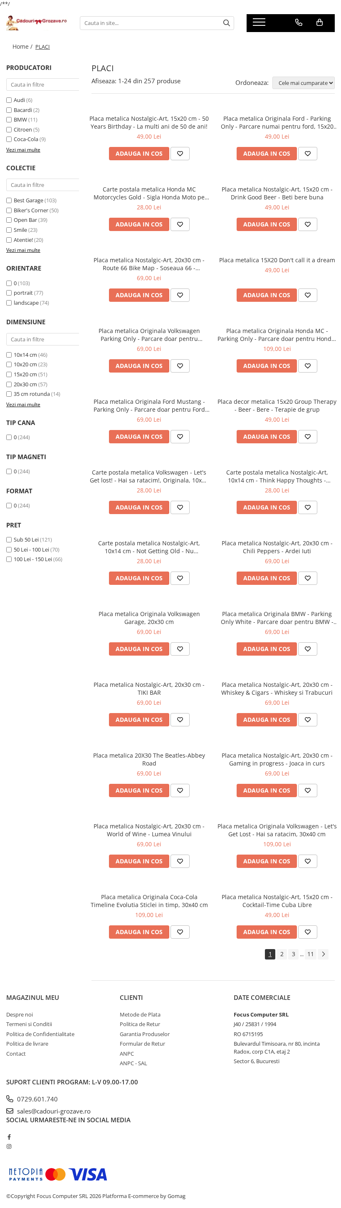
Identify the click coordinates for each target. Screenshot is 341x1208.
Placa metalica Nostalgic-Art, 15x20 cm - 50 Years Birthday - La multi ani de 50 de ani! (149, 122)
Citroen (23, 129)
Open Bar (25, 220)
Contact (16, 1053)
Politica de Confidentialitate (40, 1034)
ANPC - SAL (133, 1063)
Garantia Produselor (145, 1034)
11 (310, 954)
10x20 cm (25, 364)
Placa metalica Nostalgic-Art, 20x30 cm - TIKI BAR (149, 688)
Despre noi (19, 1014)
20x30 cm (25, 384)
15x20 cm (25, 374)
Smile (20, 230)
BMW (20, 119)
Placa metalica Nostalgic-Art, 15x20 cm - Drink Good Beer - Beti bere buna (277, 193)
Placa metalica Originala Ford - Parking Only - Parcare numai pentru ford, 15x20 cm (277, 122)
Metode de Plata (140, 1014)
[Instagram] (9, 1146)
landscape (26, 302)
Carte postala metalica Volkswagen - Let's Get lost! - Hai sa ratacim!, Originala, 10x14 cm (149, 476)
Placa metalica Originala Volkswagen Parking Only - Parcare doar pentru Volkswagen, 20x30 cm (149, 335)
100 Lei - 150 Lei (33, 559)
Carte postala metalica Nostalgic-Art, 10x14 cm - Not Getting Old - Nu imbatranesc (149, 547)
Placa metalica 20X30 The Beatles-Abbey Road (149, 759)
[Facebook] (9, 1137)
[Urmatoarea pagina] (323, 954)
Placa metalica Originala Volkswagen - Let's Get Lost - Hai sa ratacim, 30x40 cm (277, 830)
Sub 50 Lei (26, 539)
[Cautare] (226, 23)
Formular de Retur (142, 1043)
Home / (23, 46)
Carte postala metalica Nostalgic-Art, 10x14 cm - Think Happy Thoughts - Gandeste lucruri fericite (277, 476)
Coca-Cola (26, 139)
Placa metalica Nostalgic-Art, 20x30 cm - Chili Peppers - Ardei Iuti (277, 547)
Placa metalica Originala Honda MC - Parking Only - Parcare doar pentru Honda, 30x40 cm (276, 335)
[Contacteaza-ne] (298, 22)
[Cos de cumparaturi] (320, 22)
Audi (19, 100)
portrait (23, 292)
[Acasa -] (36, 22)
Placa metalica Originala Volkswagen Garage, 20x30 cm (149, 618)
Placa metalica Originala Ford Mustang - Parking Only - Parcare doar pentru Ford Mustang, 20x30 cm (149, 405)
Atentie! (23, 240)
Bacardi (23, 110)
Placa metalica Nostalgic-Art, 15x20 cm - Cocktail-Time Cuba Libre (277, 901)
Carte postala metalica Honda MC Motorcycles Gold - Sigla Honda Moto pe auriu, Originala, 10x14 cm (149, 193)
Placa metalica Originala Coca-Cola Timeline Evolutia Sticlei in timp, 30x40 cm (149, 901)
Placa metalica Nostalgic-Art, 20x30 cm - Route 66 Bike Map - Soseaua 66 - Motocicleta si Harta (149, 264)
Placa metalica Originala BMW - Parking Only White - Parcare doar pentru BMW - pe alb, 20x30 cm (277, 618)
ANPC (127, 1053)
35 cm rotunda (32, 394)
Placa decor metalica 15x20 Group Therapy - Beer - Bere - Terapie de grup (276, 405)
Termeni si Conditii (29, 1024)
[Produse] (260, 24)
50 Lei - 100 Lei (31, 549)
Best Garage (28, 200)
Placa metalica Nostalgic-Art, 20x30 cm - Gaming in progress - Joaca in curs (277, 759)
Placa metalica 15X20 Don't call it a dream (277, 260)
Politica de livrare (27, 1043)
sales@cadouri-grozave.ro (53, 1111)
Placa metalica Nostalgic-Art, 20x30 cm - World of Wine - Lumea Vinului (149, 830)
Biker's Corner (31, 210)
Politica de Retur (140, 1024)
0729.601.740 (36, 1099)
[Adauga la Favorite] (180, 153)
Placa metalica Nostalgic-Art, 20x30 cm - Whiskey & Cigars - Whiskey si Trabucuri (277, 688)
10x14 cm (25, 354)
